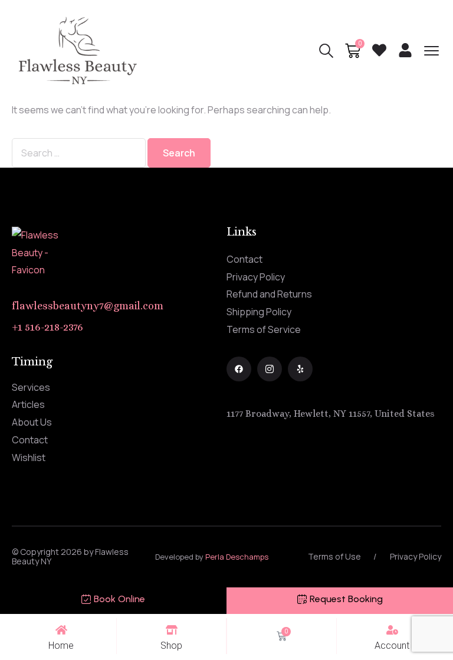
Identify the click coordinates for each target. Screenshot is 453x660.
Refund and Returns (269, 293)
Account (392, 645)
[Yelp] (300, 369)
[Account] (392, 630)
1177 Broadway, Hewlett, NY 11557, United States (330, 413)
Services (31, 387)
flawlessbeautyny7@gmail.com (87, 306)
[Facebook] (238, 369)
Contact (244, 259)
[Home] (61, 630)
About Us (32, 422)
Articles (28, 404)
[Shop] (172, 630)
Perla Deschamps (236, 556)
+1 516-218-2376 (47, 327)
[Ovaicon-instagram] (269, 369)
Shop (171, 645)
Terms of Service (263, 329)
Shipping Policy (258, 311)
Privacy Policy (255, 276)
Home (61, 645)
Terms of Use (334, 556)
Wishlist (28, 457)
